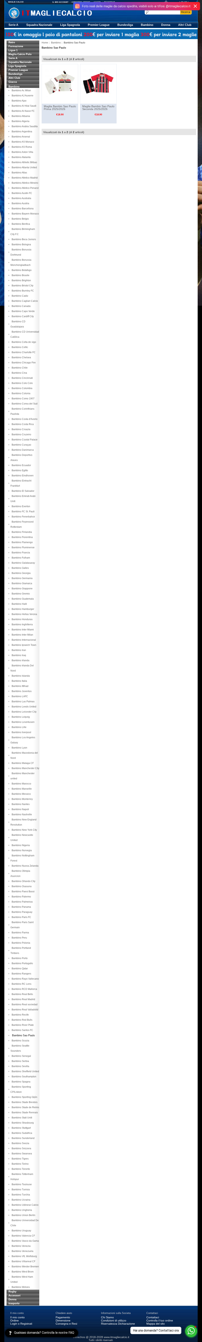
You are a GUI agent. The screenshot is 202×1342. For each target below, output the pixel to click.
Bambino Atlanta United (23, 167)
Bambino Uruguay (20, 1230)
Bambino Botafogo (21, 270)
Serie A (13, 24)
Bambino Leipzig (20, 717)
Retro (11, 42)
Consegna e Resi (66, 1323)
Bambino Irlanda (19, 660)
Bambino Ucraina (20, 1199)
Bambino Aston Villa (21, 152)
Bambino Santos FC (21, 1030)
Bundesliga (125, 24)
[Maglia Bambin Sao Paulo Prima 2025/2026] (60, 83)
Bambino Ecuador (20, 465)
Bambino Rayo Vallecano (24, 978)
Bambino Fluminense (22, 547)
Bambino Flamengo (21, 542)
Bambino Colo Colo (21, 383)
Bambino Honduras (21, 619)
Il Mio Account (60, 2)
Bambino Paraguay (21, 912)
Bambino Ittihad (19, 686)
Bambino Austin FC (21, 193)
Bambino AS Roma (21, 147)
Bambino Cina (18, 372)
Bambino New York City (23, 830)
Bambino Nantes (20, 804)
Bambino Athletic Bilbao (23, 162)
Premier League (98, 24)
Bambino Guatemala (22, 598)
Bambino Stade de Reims (24, 1107)
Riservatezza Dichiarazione (118, 1323)
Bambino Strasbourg (22, 1122)
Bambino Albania (20, 116)
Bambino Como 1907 (22, 398)
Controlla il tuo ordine (159, 1320)
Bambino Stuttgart (20, 1128)
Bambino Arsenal (20, 136)
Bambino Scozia (19, 1040)
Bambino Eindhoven (22, 475)
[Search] (186, 12)
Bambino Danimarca (22, 450)
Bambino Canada (20, 306)
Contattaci (152, 1317)
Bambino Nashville (21, 814)
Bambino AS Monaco (22, 141)
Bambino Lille (18, 727)
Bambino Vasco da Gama (24, 1240)
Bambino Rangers (20, 973)
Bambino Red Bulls (21, 1019)
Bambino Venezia (20, 1246)
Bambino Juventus (21, 691)
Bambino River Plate (22, 1025)
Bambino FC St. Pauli (22, 511)
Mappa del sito (155, 1323)
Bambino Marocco (20, 783)
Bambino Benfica (20, 224)
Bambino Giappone (21, 588)
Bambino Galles (19, 568)
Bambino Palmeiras (21, 901)
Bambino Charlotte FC (23, 352)
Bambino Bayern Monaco (24, 213)
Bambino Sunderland (22, 1138)
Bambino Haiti (18, 604)
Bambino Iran (18, 650)
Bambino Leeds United (23, 706)
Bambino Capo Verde (22, 311)
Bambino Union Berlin (22, 1215)
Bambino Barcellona (22, 208)
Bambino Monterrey (21, 799)
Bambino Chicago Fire (23, 362)
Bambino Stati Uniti (21, 1117)
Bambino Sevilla (19, 1066)
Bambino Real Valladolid (24, 1009)
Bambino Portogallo (21, 963)
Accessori (14, 1295)
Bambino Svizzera (20, 1148)
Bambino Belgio (19, 218)
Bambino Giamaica (21, 583)
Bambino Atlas (18, 172)
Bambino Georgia (20, 573)
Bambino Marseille (21, 788)
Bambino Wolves (20, 1287)
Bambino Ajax (18, 100)
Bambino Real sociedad (23, 1004)
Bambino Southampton (23, 1076)
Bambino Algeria (19, 121)
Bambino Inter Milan (21, 634)
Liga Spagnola (70, 24)
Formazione (15, 46)
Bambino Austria (19, 203)
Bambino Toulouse (21, 1184)
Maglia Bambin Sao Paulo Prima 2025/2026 (60, 108)
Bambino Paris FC (20, 917)
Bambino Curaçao (20, 444)
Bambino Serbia (19, 1061)
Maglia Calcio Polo (20, 54)
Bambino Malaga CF (22, 763)
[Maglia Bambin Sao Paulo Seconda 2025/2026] (98, 83)
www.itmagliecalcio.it (116, 1337)
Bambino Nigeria (20, 845)
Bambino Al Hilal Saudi (23, 105)
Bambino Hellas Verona (23, 614)
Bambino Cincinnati (21, 378)
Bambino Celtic (19, 347)
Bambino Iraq (18, 655)
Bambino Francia (20, 552)
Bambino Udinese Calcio (24, 1205)
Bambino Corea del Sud (23, 403)
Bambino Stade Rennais (24, 1112)
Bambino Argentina (21, 131)
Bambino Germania (21, 578)
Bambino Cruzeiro (20, 434)
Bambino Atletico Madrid (24, 177)
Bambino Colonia (20, 393)
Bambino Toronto (20, 1169)
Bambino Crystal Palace (23, 439)
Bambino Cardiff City (22, 316)
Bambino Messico (20, 794)
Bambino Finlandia (21, 532)
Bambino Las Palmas (22, 701)
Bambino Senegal (20, 1056)
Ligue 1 (13, 50)
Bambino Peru (18, 937)
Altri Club (184, 24)
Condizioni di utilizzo (113, 1320)
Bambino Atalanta (20, 157)
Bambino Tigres (19, 1158)
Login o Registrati (21, 1323)
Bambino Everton (20, 506)
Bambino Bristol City (21, 285)
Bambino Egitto (19, 470)
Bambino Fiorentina (21, 537)
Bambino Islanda (20, 675)
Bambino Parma (19, 932)
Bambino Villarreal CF (22, 1261)
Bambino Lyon (18, 747)
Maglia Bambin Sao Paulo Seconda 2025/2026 (98, 108)
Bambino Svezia (19, 1143)
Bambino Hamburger (22, 609)
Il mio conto (17, 1317)
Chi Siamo (107, 1317)
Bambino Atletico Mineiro (24, 183)
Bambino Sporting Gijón (23, 1097)
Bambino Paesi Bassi (22, 891)
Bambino (147, 24)
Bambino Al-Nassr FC (22, 111)
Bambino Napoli (19, 809)
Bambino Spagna (20, 1081)
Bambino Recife (19, 1014)
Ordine (14, 1320)
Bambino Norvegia (21, 850)
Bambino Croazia (20, 429)
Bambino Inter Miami (22, 629)
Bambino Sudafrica (21, 1133)
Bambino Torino (19, 1163)
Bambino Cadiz (19, 295)
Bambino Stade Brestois (23, 1102)
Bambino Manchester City (24, 768)
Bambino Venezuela (21, 1251)
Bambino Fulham (20, 557)
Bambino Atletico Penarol (24, 188)
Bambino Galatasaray (22, 562)
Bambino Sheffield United (24, 1071)
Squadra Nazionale (39, 24)
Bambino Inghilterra (21, 624)
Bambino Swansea (21, 1153)
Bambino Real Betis (21, 994)
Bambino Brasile (19, 275)
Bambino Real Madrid (22, 999)
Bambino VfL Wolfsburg (23, 1256)
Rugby (12, 1291)
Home (45, 42)
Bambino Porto (19, 958)
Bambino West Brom (22, 1271)
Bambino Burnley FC (22, 290)
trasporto (14, 1303)
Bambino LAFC (19, 696)
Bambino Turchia (20, 1194)
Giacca (12, 81)
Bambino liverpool (20, 732)
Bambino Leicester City (23, 711)
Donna (165, 24)
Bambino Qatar (19, 968)
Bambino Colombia (21, 388)
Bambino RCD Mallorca (23, 989)
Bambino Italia (18, 681)
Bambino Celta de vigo (23, 342)
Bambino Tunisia (20, 1189)
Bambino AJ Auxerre (21, 95)
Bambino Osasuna (21, 886)
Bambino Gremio (20, 593)
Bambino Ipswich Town (23, 645)
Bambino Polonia (20, 942)
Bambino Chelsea (20, 357)
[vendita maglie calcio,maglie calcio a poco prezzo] (58, 12)
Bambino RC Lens (20, 984)
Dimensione (63, 1320)
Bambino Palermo (20, 896)
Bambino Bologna (20, 244)
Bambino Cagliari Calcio (24, 301)
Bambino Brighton (20, 280)
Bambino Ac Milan (20, 90)
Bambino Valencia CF (22, 1235)
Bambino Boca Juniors (23, 239)
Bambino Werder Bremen (24, 1266)
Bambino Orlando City (22, 881)
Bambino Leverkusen (22, 722)
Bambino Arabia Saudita (24, 126)
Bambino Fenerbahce (22, 516)
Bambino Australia (20, 198)
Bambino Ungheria (21, 1210)
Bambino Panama (20, 907)
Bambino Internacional (23, 640)
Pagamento (63, 1317)
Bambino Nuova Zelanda (24, 865)
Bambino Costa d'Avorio (23, 419)
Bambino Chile (19, 367)
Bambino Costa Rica (22, 424)
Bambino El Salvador (22, 491)
